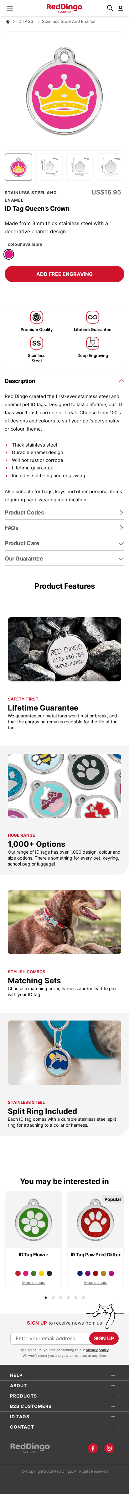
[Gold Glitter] (103, 1273)
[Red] (18, 1273)
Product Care (22, 543)
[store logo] (64, 8)
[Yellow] (41, 1273)
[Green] (33, 1273)
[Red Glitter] (95, 1273)
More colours (33, 1282)
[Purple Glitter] (87, 1273)
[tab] (64, 380)
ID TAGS (26, 21)
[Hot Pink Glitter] (111, 1273)
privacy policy (97, 1350)
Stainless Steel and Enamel (68, 21)
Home (8, 21)
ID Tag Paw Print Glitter (95, 1255)
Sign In (120, 8)
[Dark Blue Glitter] (80, 1273)
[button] (20, 167)
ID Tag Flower (33, 1255)
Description (20, 381)
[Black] (49, 1273)
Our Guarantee (24, 558)
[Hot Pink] (8, 254)
